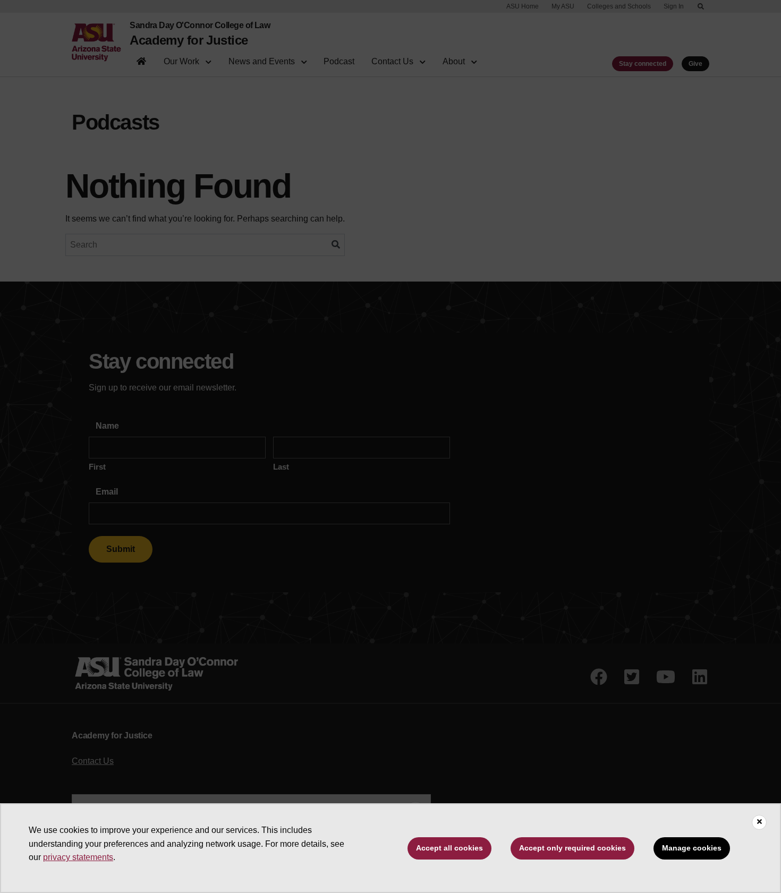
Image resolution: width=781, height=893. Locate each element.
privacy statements (78, 857)
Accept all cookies (449, 848)
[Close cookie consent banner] (759, 822)
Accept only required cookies (572, 848)
